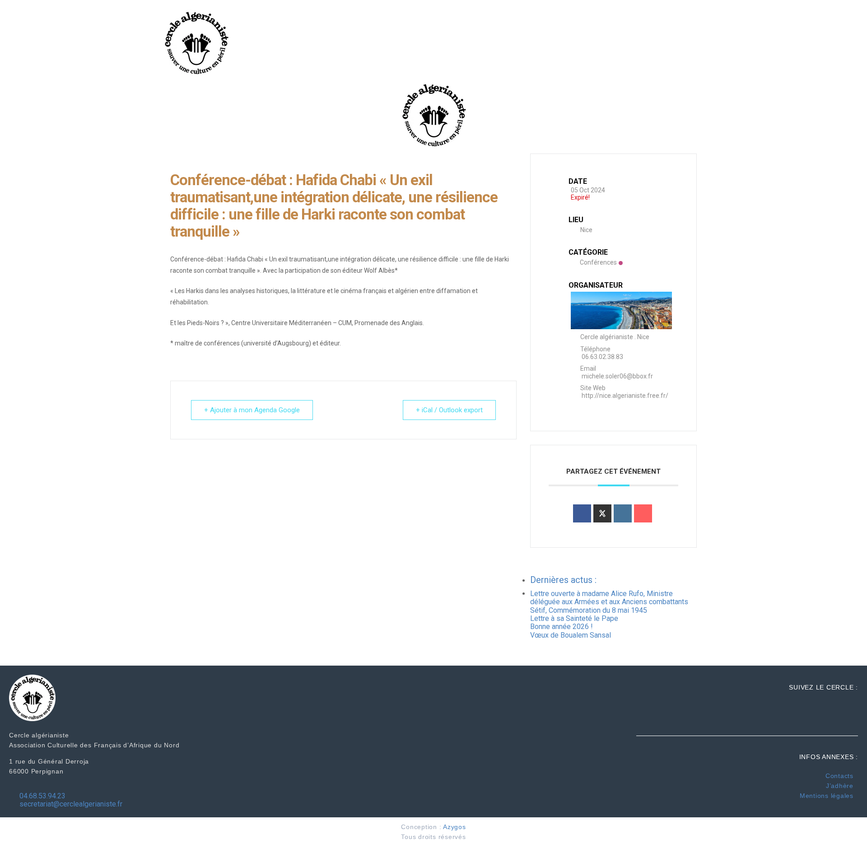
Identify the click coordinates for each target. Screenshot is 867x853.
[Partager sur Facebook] (582, 513)
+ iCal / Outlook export (449, 410)
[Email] (643, 513)
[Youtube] (838, 58)
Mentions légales (826, 795)
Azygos (454, 826)
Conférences (598, 262)
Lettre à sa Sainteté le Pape (574, 618)
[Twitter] (838, 42)
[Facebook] (838, 26)
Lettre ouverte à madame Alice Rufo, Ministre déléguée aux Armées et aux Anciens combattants (609, 597)
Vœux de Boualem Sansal (570, 635)
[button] (656, 43)
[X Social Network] (602, 513)
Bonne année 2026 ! (561, 626)
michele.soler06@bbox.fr (617, 376)
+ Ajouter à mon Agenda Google (252, 410)
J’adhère (839, 785)
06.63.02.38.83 (602, 356)
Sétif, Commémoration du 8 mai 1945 (588, 610)
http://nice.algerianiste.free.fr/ (625, 395)
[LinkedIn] (623, 513)
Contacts (839, 775)
